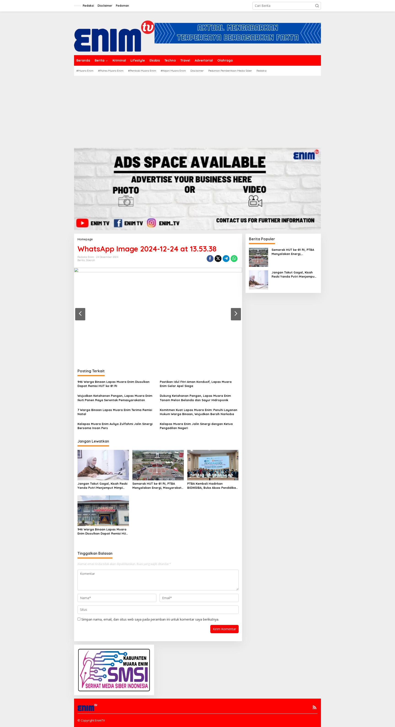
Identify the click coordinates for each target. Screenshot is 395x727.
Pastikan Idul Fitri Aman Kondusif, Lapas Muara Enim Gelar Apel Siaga (196, 384)
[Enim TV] (114, 33)
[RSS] (315, 707)
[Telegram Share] (226, 258)
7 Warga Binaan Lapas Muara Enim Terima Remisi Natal (114, 412)
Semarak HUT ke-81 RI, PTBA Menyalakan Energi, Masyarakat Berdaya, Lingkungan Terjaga (156, 486)
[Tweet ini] (218, 258)
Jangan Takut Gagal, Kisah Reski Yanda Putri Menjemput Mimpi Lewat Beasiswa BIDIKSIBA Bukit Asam (102, 486)
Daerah (90, 260)
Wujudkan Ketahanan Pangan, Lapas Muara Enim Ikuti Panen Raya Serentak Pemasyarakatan (114, 398)
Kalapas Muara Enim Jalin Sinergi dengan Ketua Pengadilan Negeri (196, 426)
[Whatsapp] (234, 258)
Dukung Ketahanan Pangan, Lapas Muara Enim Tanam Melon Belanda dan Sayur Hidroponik (195, 398)
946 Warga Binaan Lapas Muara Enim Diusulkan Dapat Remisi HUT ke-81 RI (113, 384)
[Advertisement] (197, 110)
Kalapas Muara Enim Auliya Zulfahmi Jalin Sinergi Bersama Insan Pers (114, 426)
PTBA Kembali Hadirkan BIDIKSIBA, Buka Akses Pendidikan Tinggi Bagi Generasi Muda (212, 486)
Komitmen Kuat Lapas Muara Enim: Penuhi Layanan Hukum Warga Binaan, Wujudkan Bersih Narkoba (198, 412)
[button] (317, 6)
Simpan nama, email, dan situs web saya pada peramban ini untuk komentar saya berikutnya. (150, 619)
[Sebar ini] (210, 258)
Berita (81, 260)
